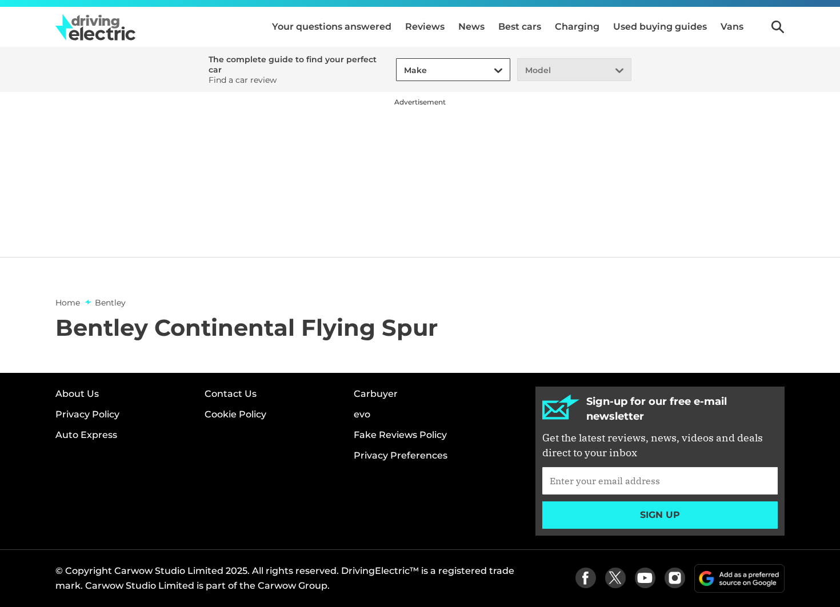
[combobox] (402, 70)
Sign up (660, 514)
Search (778, 27)
